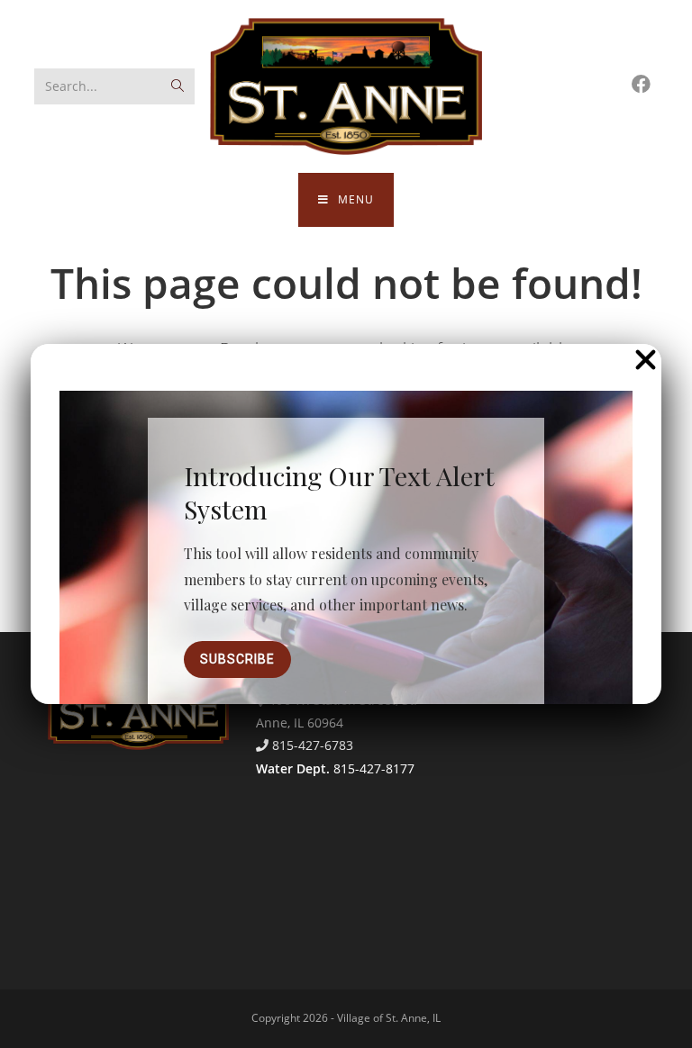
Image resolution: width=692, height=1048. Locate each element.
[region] (346, 586)
